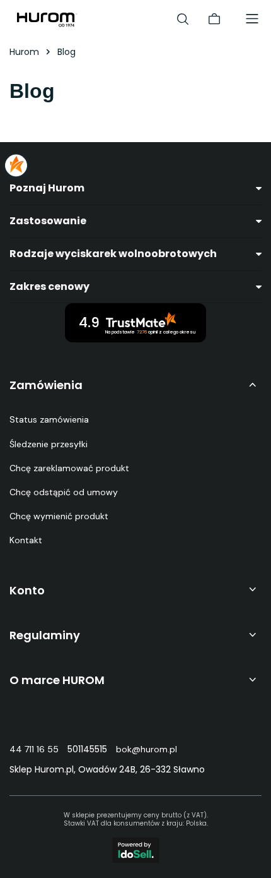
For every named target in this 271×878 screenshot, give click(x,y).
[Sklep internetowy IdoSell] (135, 850)
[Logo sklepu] (47, 18)
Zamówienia (46, 385)
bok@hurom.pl (146, 749)
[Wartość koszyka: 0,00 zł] (214, 19)
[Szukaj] (183, 19)
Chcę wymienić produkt (58, 516)
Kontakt (25, 540)
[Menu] (252, 19)
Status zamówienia (49, 419)
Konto (27, 590)
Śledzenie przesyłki (48, 444)
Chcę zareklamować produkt (69, 468)
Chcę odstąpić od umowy (63, 492)
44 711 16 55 (34, 749)
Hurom (24, 51)
